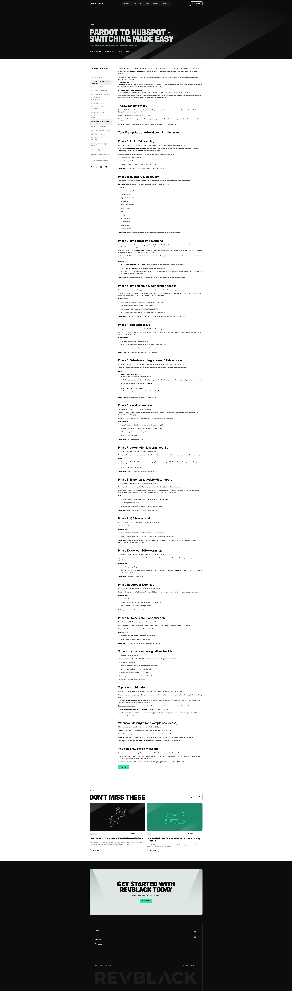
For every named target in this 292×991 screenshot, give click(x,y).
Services (126, 3)
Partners (155, 3)
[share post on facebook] (92, 167)
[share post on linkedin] (101, 167)
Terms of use (186, 965)
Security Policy (194, 965)
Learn (147, 3)
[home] (96, 3)
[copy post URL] (106, 167)
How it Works (137, 3)
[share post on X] (96, 167)
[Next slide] (199, 797)
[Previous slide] (192, 797)
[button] (165, 3)
